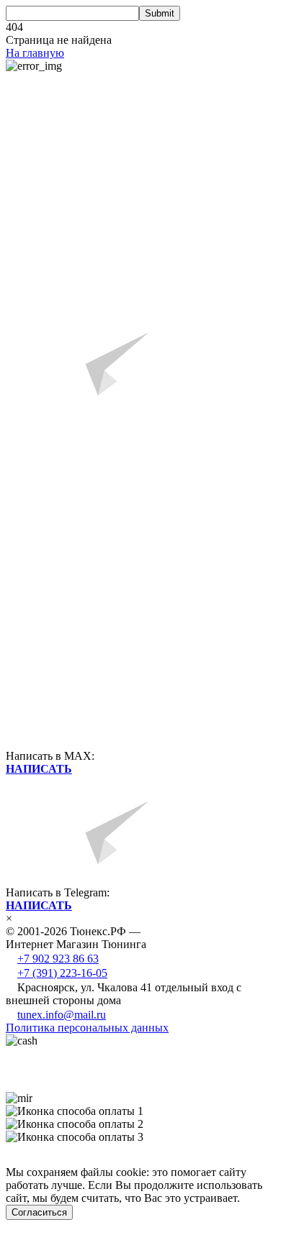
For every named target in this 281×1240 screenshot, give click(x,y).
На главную (35, 53)
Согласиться (39, 1212)
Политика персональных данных (87, 1027)
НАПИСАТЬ (39, 769)
